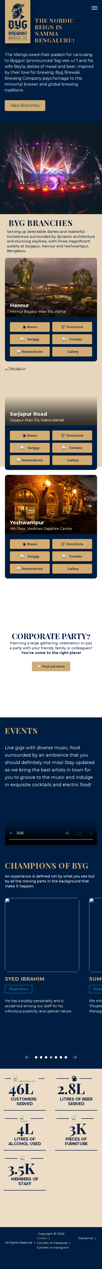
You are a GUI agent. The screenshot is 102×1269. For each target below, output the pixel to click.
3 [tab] (46, 1057)
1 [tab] (36, 1057)
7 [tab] (66, 1057)
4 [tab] (51, 1057)
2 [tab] (41, 1057)
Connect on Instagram (53, 1247)
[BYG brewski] (17, 21)
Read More (18, 989)
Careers (42, 1238)
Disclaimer (85, 1238)
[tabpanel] (42, 956)
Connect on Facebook (52, 1243)
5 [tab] (56, 1057)
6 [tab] (61, 1057)
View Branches (24, 105)
